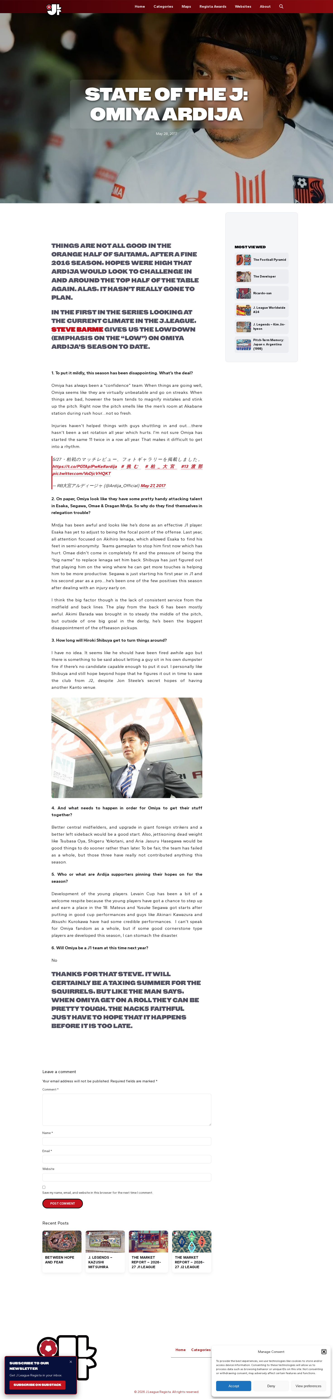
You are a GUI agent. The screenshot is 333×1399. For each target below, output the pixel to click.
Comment (50, 1089)
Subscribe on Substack (37, 1385)
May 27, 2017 (152, 485)
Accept (234, 1386)
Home (140, 6)
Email (47, 1151)
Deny (271, 1386)
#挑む (131, 466)
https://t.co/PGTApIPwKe (77, 466)
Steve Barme (77, 329)
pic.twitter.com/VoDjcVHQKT (81, 473)
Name (47, 1133)
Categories (163, 6)
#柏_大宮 (161, 466)
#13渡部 (191, 466)
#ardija (110, 466)
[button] (324, 1351)
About (265, 6)
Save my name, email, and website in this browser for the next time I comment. (97, 1193)
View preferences (308, 1386)
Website (48, 1169)
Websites (243, 6)
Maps (186, 6)
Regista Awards (213, 6)
